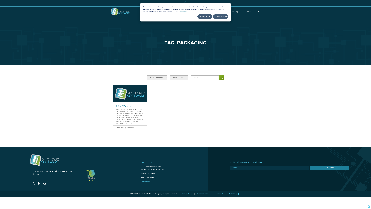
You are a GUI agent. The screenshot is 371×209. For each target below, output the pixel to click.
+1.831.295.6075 (148, 177)
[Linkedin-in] (39, 183)
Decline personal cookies (220, 16)
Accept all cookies (204, 16)
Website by (233, 194)
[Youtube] (44, 183)
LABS (248, 12)
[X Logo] (34, 183)
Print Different (123, 106)
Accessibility (219, 194)
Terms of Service (203, 194)
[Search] (221, 77)
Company (234, 12)
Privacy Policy (184, 11)
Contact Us (146, 182)
